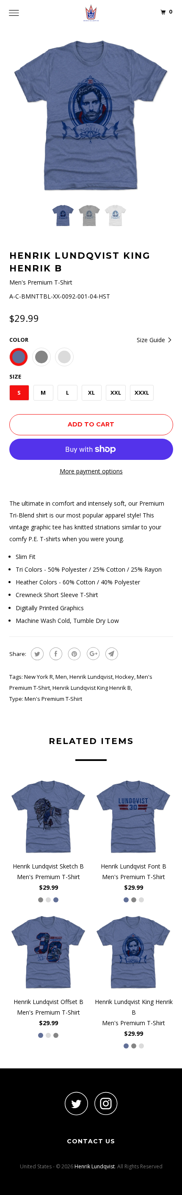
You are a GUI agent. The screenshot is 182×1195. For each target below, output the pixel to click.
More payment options (91, 471)
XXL (115, 392)
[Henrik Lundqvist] (91, 12)
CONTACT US (91, 1141)
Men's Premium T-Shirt (53, 699)
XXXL (142, 392)
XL (91, 392)
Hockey (124, 676)
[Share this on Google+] (92, 653)
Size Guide (152, 340)
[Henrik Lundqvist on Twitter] (76, 1103)
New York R (38, 676)
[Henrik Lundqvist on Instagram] (106, 1103)
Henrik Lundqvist (91, 676)
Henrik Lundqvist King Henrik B (91, 688)
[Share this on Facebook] (54, 653)
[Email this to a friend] (110, 653)
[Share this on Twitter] (36, 653)
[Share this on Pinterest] (73, 653)
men (61, 676)
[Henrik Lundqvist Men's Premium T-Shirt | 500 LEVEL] (91, 116)
